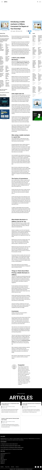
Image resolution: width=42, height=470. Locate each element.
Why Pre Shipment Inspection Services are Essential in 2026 (40, 64)
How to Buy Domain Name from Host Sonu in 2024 (7, 58)
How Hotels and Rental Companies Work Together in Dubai (10, 445)
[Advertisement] (21, 11)
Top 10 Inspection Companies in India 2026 (40, 89)
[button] (37, 1)
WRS (5, 2)
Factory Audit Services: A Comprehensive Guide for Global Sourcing (35, 51)
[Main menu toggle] (2, 2)
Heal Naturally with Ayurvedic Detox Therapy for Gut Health (2, 47)
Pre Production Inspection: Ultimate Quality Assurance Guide (40, 77)
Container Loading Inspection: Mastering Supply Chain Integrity (34, 64)
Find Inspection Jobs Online (4, 92)
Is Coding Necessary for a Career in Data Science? (9, 443)
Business (4, 406)
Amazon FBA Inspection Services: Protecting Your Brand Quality (40, 51)
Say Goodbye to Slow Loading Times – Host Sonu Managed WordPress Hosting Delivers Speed (7, 49)
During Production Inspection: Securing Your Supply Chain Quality (34, 77)
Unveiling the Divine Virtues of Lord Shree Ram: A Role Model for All (2, 83)
